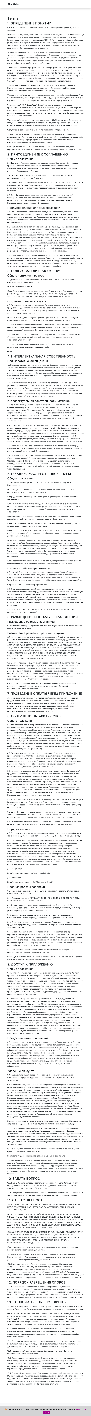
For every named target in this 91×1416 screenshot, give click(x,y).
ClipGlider (13, 4)
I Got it (46, 1412)
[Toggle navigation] (80, 4)
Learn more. (81, 1409)
